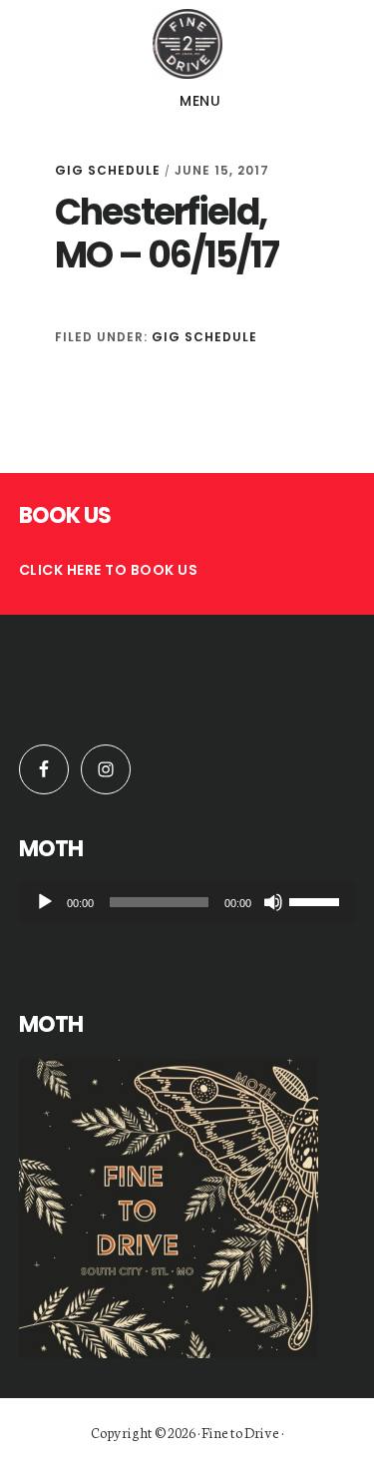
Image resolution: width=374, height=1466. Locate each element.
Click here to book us (108, 570)
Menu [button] (200, 101)
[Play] (45, 902)
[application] (187, 902)
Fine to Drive (240, 1432)
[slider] (317, 900)
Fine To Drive (187, 44)
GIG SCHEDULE (108, 170)
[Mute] (273, 902)
